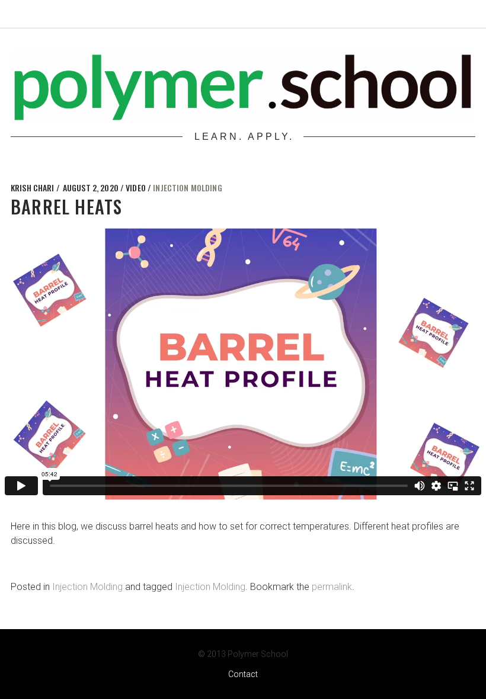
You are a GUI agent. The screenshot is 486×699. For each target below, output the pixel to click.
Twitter (363, 13)
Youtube (415, 13)
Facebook (389, 13)
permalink (332, 586)
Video (137, 187)
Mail (441, 13)
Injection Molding (187, 187)
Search (467, 13)
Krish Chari (33, 187)
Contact (243, 674)
